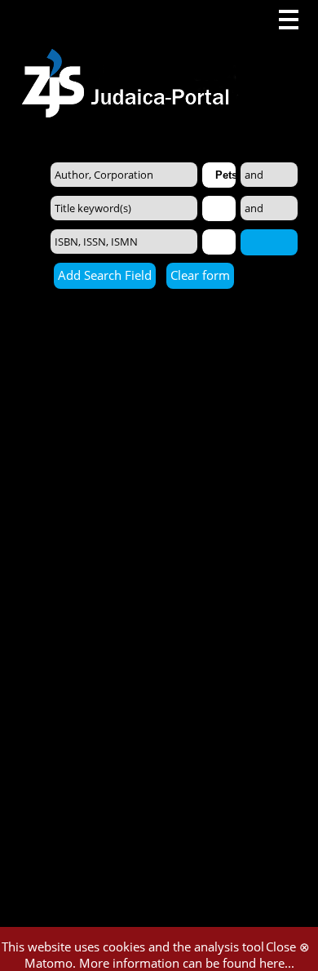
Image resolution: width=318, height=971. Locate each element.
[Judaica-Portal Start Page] (130, 59)
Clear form (200, 275)
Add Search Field (105, 275)
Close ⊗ (288, 946)
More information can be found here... (186, 963)
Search (269, 241)
